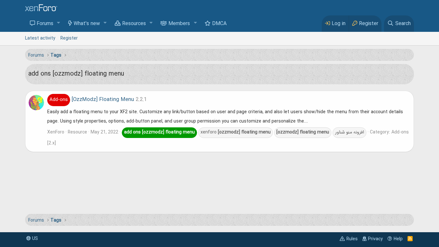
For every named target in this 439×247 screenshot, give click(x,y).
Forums (45, 24)
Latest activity (40, 38)
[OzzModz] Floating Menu (91, 100)
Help (398, 238)
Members (179, 24)
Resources (134, 24)
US (34, 238)
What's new (87, 24)
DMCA (219, 24)
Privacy (375, 238)
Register (69, 38)
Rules (352, 238)
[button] (58, 23)
